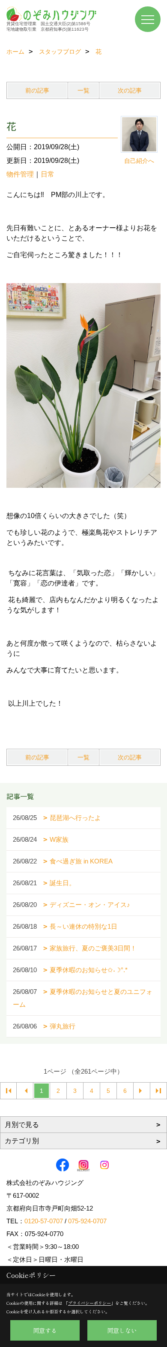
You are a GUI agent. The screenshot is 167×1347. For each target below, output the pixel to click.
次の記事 (130, 90)
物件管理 (20, 174)
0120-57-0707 (43, 1221)
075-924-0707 (87, 1221)
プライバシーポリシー (89, 1303)
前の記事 (37, 90)
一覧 (83, 90)
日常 (47, 174)
